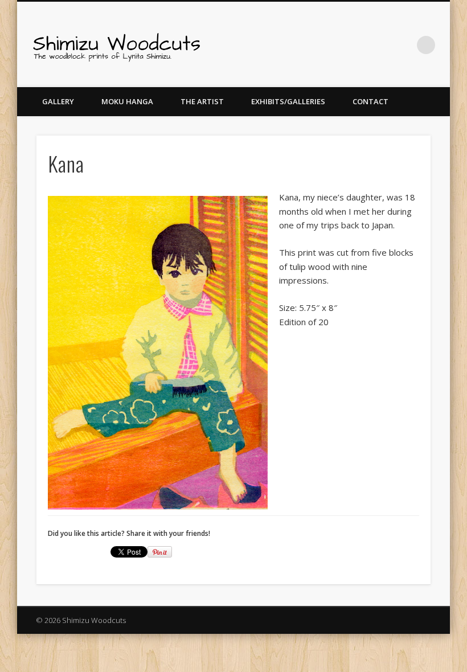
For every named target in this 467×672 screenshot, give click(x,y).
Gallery (58, 101)
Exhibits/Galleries (288, 101)
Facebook (379, 45)
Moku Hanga (127, 101)
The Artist (202, 101)
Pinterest (403, 45)
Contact (370, 101)
